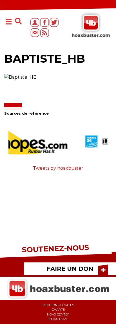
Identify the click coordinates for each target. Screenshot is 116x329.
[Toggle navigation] (8, 22)
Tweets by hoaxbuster (58, 168)
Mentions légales (58, 305)
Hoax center (58, 314)
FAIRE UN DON (70, 268)
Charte (58, 310)
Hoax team (58, 319)
